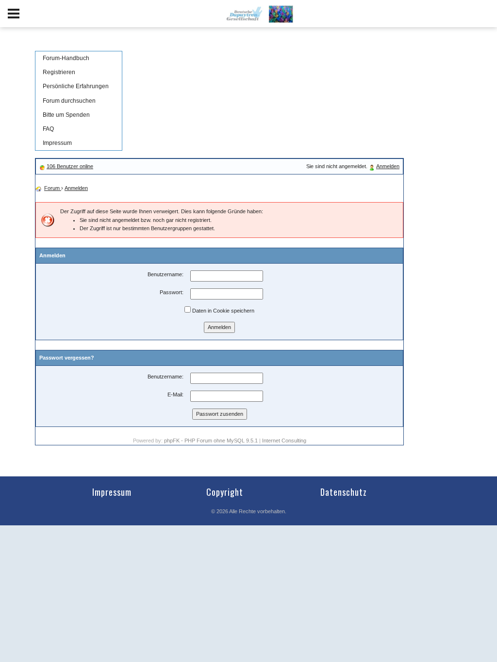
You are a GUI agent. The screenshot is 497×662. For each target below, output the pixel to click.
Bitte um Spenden (66, 114)
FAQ (48, 129)
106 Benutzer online (70, 166)
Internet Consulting (284, 440)
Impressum (57, 143)
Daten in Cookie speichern (222, 311)
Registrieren (59, 72)
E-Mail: (175, 394)
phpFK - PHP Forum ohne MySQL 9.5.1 (211, 440)
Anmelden (387, 166)
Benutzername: (165, 274)
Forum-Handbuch (66, 58)
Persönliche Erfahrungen (76, 86)
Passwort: (171, 292)
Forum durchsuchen (69, 100)
